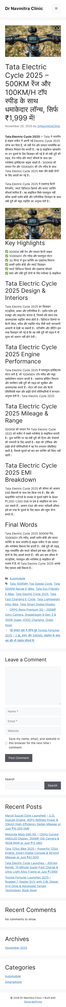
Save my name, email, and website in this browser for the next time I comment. (34, 743)
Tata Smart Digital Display (37, 604)
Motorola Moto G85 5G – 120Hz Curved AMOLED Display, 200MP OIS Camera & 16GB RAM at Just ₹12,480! (32, 839)
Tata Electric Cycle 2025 (32, 594)
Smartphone (13, 982)
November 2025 (16, 948)
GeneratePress (33, 1001)
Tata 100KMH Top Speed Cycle (31, 583)
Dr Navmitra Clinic (24, 8)
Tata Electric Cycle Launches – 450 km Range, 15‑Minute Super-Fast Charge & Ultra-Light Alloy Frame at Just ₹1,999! (31, 867)
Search (10, 779)
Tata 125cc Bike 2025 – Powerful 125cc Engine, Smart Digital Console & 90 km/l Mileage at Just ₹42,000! (32, 853)
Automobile (17, 578)
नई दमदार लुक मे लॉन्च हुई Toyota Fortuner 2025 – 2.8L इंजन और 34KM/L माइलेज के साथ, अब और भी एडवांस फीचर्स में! (33, 635)
